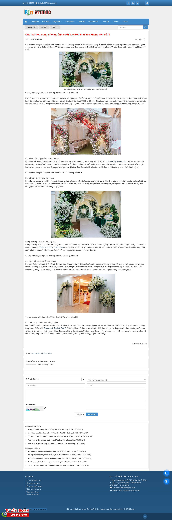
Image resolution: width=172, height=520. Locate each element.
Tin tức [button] (115, 21)
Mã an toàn (30, 404)
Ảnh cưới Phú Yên (33, 495)
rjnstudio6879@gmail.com (47, 3)
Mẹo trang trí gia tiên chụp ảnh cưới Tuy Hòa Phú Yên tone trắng (51, 443)
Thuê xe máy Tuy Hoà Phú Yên (55, 328)
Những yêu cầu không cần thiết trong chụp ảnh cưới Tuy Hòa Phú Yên (53, 465)
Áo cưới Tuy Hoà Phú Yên (116, 161)
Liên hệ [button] (125, 21)
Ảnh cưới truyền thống (34, 486)
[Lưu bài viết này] (145, 39)
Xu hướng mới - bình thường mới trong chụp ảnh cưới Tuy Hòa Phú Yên (54, 458)
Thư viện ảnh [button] (93, 21)
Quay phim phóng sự (34, 489)
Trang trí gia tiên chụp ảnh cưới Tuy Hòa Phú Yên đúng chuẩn (50, 429)
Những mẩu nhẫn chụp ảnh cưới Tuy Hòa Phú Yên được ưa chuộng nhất (54, 455)
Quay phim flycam (33, 492)
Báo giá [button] (106, 21)
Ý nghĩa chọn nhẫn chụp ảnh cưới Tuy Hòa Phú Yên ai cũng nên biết (53, 433)
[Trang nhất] (26, 21)
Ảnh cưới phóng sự (33, 483)
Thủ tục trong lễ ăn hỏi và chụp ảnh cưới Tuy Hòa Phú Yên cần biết (52, 462)
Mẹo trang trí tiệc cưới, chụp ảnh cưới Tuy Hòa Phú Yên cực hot (51, 440)
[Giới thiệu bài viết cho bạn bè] (136, 39)
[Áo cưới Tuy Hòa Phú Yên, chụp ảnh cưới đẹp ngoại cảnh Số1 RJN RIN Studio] (37, 12)
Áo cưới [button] (81, 21)
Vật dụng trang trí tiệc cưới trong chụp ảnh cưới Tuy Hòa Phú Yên (52, 451)
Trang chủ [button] (35, 21)
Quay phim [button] (70, 21)
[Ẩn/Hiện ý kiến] (83, 379)
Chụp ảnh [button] (57, 21)
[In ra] (140, 39)
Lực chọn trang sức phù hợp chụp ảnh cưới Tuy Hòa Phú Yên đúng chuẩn (55, 436)
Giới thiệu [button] (45, 21)
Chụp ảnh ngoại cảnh (34, 480)
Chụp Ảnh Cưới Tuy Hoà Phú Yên (51, 247)
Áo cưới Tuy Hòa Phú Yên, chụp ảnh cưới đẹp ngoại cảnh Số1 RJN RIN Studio (107, 509)
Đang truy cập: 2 (40, 509)
